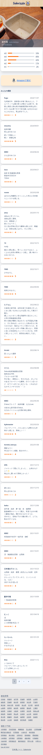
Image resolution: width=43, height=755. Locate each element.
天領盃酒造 (12, 729)
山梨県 (3, 708)
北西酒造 (20, 738)
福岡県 (22, 717)
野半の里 (30, 741)
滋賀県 (3, 711)
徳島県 (35, 714)
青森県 (9, 699)
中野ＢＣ (38, 741)
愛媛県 (9, 717)
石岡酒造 (4, 735)
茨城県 (9, 702)
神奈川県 (10, 705)
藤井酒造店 (21, 741)
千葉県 (35, 702)
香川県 (3, 717)
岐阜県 (16, 708)
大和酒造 (4, 729)
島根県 (9, 714)
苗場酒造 (27, 735)
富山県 (24, 705)
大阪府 (16, 711)
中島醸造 (35, 738)
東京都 (3, 705)
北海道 (3, 699)
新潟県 (17, 705)
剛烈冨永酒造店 (6, 732)
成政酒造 (27, 738)
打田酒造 (16, 732)
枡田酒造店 (12, 741)
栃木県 (16, 702)
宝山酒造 (29, 729)
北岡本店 (20, 735)
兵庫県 (22, 711)
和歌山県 (36, 711)
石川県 (30, 705)
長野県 (9, 708)
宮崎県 (16, 720)
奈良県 (29, 711)
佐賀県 (29, 717)
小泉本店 (24, 732)
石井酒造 (4, 744)
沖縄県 (30, 720)
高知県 (16, 717)
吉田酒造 (12, 738)
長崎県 (35, 717)
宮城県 (22, 699)
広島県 (22, 714)
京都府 (9, 711)
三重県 (35, 708)
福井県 (37, 705)
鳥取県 (3, 714)
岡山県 (16, 714)
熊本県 (3, 720)
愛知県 (29, 708)
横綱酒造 (21, 729)
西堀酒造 (35, 735)
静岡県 (22, 708)
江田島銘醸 (37, 729)
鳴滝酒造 (32, 732)
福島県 (3, 702)
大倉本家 (4, 741)
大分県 (9, 720)
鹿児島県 (23, 720)
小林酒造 (4, 738)
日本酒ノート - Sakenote (21, 749)
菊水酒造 (12, 735)
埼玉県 (29, 702)
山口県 (29, 714)
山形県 (35, 699)
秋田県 (29, 699)
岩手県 (16, 699)
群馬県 (22, 702)
